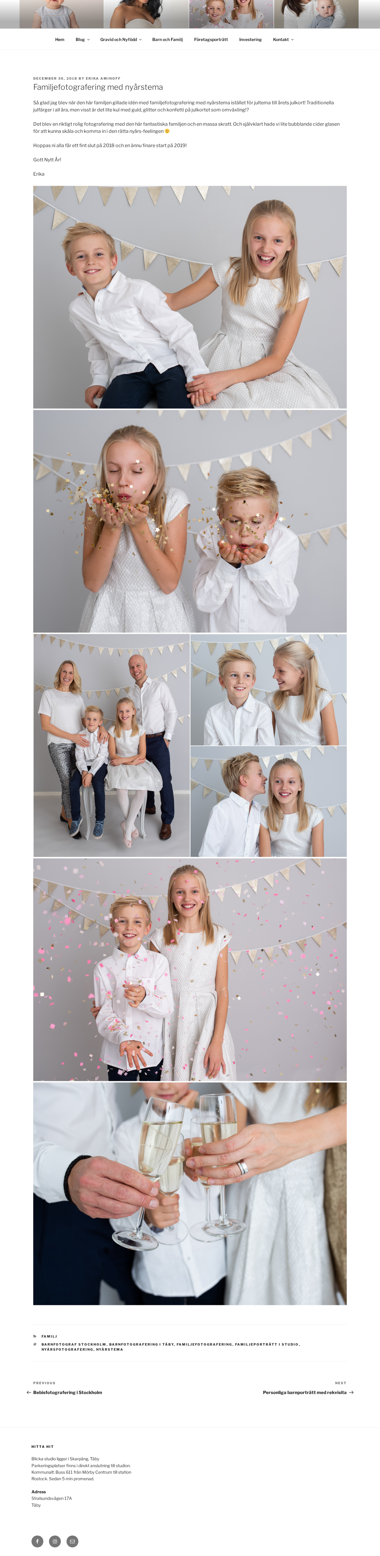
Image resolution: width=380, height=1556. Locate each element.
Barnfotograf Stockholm (74, 1344)
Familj (50, 1336)
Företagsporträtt (211, 39)
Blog (80, 39)
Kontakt (281, 39)
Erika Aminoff (103, 78)
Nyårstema (110, 1349)
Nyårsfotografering (68, 1349)
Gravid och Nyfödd (118, 39)
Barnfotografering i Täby (141, 1344)
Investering (250, 39)
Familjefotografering (204, 1344)
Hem (59, 39)
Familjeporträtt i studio (267, 1344)
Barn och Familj (167, 39)
